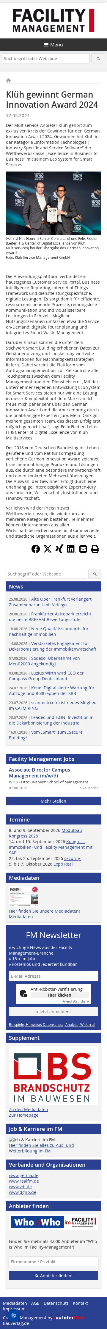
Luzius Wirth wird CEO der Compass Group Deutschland (46, 675)
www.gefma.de (23, 1175)
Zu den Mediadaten (28, 1109)
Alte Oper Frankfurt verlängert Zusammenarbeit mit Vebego (50, 601)
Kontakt (80, 1303)
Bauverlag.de (16, 1323)
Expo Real (63, 864)
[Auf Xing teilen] (59, 551)
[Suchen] (98, 58)
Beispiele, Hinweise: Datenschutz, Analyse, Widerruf (52, 1024)
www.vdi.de (20, 1186)
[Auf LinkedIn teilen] (71, 551)
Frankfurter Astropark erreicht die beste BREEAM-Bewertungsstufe (50, 616)
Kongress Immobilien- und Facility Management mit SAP (50, 847)
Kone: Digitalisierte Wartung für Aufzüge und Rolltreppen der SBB (52, 690)
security (72, 858)
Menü (56, 44)
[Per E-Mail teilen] (83, 548)
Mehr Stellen (53, 801)
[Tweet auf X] (48, 551)
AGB (35, 1303)
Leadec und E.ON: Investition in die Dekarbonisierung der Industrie (51, 720)
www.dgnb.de (22, 1192)
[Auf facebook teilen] (36, 551)
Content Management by (28, 1317)
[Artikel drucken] (95, 548)
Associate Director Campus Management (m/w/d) (39, 773)
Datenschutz (56, 1303)
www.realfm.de (24, 1181)
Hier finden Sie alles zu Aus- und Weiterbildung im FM (41, 1148)
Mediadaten (21, 916)
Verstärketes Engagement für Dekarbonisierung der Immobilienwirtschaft (52, 646)
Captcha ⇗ (76, 1001)
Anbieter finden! (56, 1275)
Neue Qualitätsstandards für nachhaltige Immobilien (49, 631)
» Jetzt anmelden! (53, 1011)
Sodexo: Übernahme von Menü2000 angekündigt (44, 661)
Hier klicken (59, 995)
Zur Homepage (23, 1115)
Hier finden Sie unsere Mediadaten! (44, 911)
